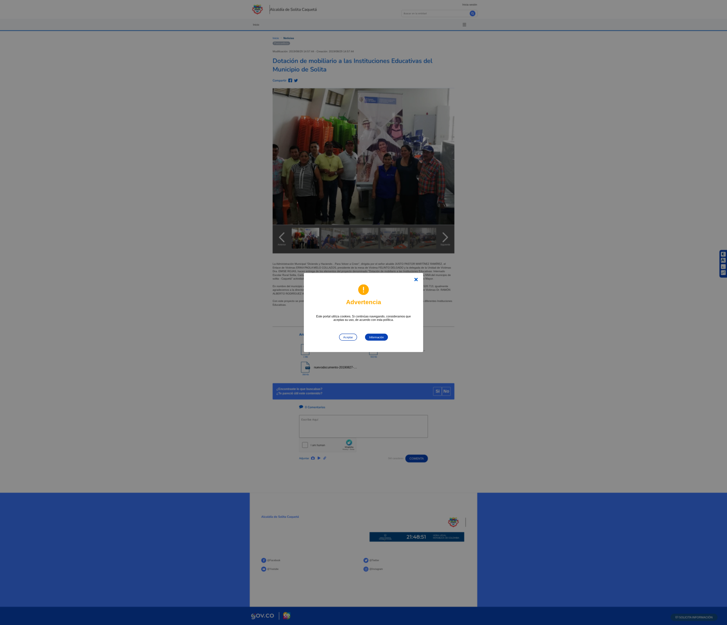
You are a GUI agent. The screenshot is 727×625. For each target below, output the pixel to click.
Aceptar (348, 337)
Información (376, 337)
